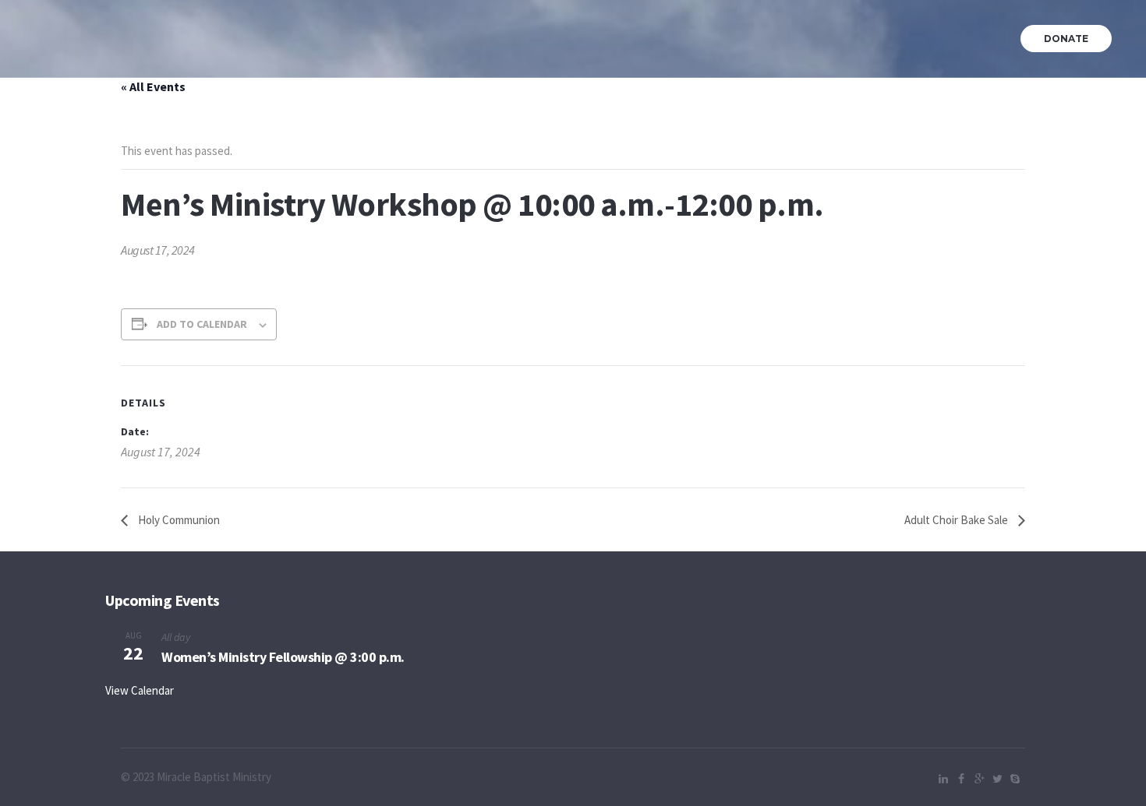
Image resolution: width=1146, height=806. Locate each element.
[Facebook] (961, 779)
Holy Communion (178, 519)
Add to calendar (202, 324)
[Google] (979, 779)
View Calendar (139, 690)
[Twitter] (997, 779)
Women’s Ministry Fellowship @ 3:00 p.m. (283, 657)
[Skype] (1015, 779)
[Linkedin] (943, 779)
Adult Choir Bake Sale (957, 519)
